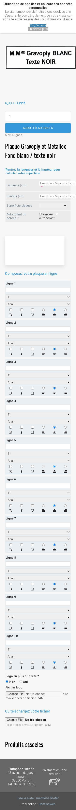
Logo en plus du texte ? (22, 676)
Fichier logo (14, 687)
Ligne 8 (11, 557)
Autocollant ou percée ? (16, 216)
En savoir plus (38, 29)
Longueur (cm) (16, 185)
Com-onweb (47, 804)
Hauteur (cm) (15, 196)
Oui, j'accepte (38, 25)
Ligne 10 (12, 636)
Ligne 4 (11, 401)
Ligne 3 (11, 362)
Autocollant (47, 218)
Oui (25, 682)
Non (12, 682)
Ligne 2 (11, 322)
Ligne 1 (11, 283)
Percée (48, 214)
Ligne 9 (11, 597)
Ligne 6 (11, 479)
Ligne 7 (11, 518)
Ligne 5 (11, 440)
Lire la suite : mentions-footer (38, 798)
